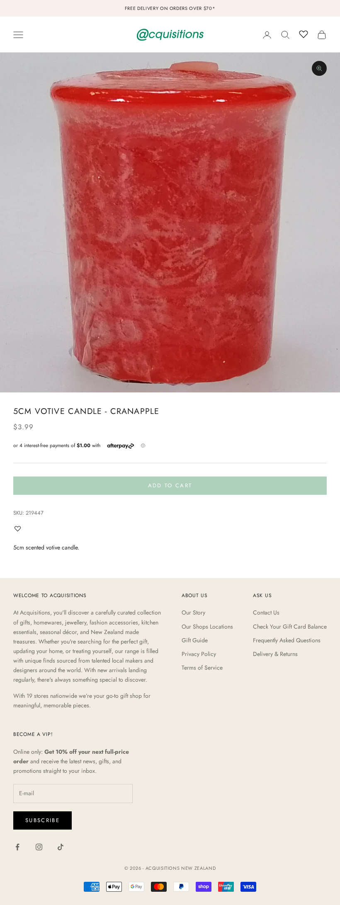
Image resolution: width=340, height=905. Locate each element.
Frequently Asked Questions (287, 640)
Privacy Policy (199, 654)
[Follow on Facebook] (17, 847)
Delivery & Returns (275, 654)
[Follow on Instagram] (39, 847)
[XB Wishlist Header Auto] (303, 34)
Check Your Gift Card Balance (290, 626)
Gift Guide (195, 640)
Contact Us (266, 612)
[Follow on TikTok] (60, 847)
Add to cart (170, 485)
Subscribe (42, 820)
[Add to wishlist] (19, 528)
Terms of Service (202, 667)
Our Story (193, 612)
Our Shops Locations (207, 626)
